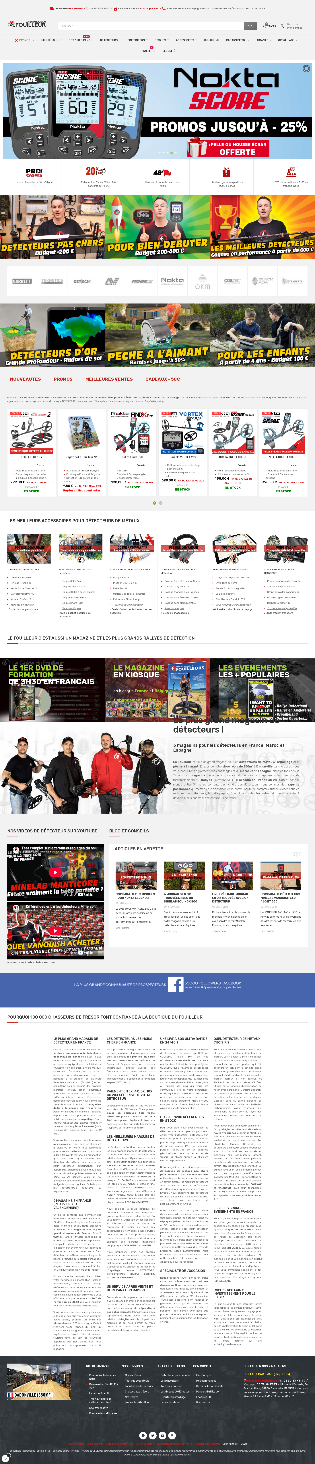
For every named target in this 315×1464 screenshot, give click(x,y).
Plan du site (203, 1402)
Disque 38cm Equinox (74, 597)
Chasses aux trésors (137, 1391)
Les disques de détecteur (175, 1391)
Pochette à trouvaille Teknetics (284, 581)
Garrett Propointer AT (23, 593)
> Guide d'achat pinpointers (22, 609)
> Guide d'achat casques (175, 613)
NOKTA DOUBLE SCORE (283, 457)
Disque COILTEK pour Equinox (78, 592)
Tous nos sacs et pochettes (282, 608)
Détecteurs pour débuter (175, 1375)
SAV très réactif (98, 1408)
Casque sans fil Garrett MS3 (180, 603)
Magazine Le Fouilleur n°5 (81, 457)
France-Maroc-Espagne (103, 1413)
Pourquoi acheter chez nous (102, 1377)
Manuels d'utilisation (208, 1391)
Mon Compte (203, 1375)
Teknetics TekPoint (21, 577)
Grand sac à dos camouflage (283, 592)
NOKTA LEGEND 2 (31, 457)
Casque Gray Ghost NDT (178, 586)
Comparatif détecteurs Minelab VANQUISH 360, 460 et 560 (280, 897)
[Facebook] (143, 1435)
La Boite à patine (225, 593)
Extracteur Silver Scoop (126, 599)
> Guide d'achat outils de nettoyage (232, 609)
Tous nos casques (174, 608)
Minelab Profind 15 (21, 599)
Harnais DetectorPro (279, 603)
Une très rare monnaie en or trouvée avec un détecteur (230, 897)
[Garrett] (22, 281)
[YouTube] (162, 1435)
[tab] (25, 381)
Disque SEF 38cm (71, 581)
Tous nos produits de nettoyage (233, 604)
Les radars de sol (170, 1402)
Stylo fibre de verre (226, 583)
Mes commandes (206, 1380)
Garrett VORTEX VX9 (183, 457)
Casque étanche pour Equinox (182, 592)
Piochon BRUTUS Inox (125, 583)
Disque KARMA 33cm (73, 586)
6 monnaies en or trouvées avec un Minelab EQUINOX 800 (180, 897)
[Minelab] (112, 281)
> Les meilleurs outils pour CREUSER (130, 569)
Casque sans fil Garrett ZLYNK (181, 597)
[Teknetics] (52, 281)
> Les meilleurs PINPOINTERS (23, 569)
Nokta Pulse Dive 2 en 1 (24, 588)
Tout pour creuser (171, 1386)
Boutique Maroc (145, 1443)
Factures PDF (204, 1397)
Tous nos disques (71, 608)
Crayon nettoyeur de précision (233, 577)
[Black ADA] (262, 281)
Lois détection (76, 1443)
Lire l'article (122, 927)
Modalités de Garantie (207, 1443)
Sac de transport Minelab (281, 586)
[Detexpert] (293, 281)
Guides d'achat (134, 1375)
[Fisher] (142, 281)
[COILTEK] (233, 281)
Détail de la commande (209, 1386)
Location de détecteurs (139, 1386)
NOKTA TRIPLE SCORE (233, 457)
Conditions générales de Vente (174, 1443)
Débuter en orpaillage (173, 1397)
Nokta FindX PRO (132, 457)
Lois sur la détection (137, 1402)
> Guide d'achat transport (278, 613)
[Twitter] (153, 1435)
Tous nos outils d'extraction (128, 604)
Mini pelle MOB (121, 577)
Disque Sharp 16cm (72, 603)
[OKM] (202, 281)
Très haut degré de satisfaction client (100, 1400)
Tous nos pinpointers (22, 604)
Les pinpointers (170, 1380)
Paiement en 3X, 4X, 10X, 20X (104, 1386)
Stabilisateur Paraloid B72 (230, 599)
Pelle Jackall (120, 588)
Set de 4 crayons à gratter (230, 588)
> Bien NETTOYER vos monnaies (230, 569)
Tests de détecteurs (137, 1380)
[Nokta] (172, 281)
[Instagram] (172, 1435)
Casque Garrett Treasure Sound (183, 581)
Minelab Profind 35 (21, 583)
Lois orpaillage (95, 1443)
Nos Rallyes (131, 1397)
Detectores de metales (119, 1443)
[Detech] (82, 281)
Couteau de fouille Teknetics (129, 593)
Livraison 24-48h (99, 1393)
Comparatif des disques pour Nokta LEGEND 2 (135, 896)
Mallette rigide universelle (281, 597)
